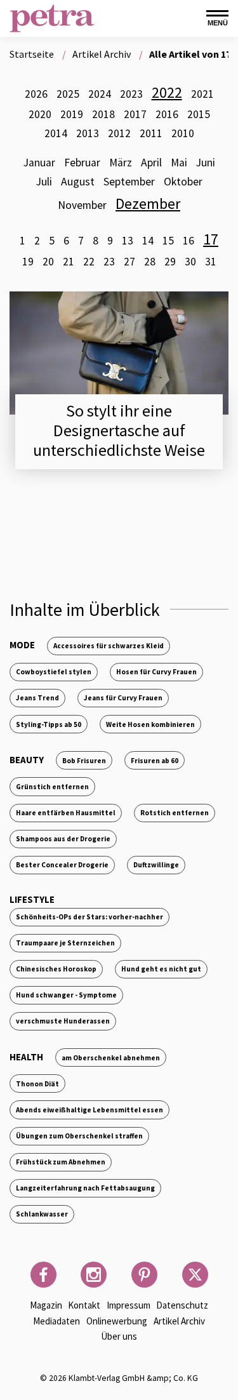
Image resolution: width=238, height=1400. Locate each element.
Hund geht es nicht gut (161, 968)
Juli (44, 182)
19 (28, 262)
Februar (82, 163)
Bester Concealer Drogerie (62, 864)
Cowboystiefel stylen (53, 671)
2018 (103, 114)
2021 (202, 94)
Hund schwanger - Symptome (66, 994)
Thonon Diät (37, 1083)
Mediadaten (56, 1321)
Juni (205, 163)
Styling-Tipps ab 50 (48, 724)
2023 (131, 94)
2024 (99, 94)
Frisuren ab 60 (154, 760)
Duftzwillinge (156, 864)
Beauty (27, 760)
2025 (67, 94)
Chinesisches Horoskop (56, 968)
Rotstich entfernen (174, 812)
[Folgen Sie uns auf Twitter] (195, 1275)
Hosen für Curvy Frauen (156, 671)
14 (148, 241)
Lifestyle (32, 899)
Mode (22, 645)
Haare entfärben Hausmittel (66, 812)
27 (129, 262)
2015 (198, 114)
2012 (119, 133)
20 (48, 262)
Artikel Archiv (179, 1321)
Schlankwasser (42, 1214)
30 (190, 262)
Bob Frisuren (84, 760)
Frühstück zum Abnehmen (60, 1161)
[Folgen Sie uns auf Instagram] (94, 1275)
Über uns (119, 1336)
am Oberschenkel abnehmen (111, 1057)
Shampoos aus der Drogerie (63, 838)
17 (210, 239)
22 (89, 262)
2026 (36, 94)
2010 (182, 133)
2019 (71, 114)
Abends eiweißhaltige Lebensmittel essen (89, 1109)
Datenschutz (182, 1305)
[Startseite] (52, 18)
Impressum (128, 1305)
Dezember (148, 203)
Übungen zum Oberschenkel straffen (79, 1135)
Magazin (46, 1305)
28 (149, 262)
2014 (55, 133)
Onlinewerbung (116, 1321)
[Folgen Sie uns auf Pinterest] (144, 1275)
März (120, 163)
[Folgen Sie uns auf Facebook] (43, 1275)
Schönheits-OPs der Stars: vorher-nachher (89, 916)
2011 (151, 133)
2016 (166, 114)
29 (170, 262)
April (151, 163)
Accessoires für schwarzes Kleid (108, 645)
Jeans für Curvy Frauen (123, 697)
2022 (167, 92)
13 (127, 241)
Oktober (183, 182)
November (82, 205)
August (78, 182)
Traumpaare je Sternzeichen (65, 942)
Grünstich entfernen (52, 786)
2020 (40, 114)
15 (168, 241)
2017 (135, 114)
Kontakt (84, 1305)
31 (210, 262)
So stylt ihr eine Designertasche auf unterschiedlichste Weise (119, 430)
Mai (179, 163)
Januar (39, 163)
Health (26, 1057)
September (129, 182)
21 (68, 262)
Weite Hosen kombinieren (150, 724)
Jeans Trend (37, 697)
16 (188, 241)
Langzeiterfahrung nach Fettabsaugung (85, 1187)
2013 (87, 133)
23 (109, 262)
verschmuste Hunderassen (63, 1021)
